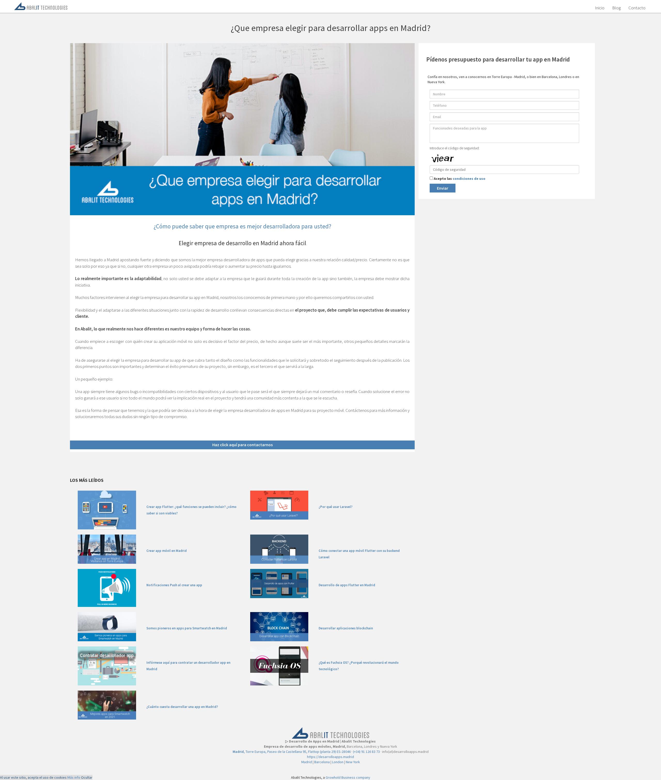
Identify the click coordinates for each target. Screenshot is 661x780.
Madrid (306, 762)
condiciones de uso (469, 178)
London (337, 762)
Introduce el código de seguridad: (454, 148)
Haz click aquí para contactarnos (242, 444)
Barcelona (322, 762)
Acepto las (459, 178)
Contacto (637, 8)
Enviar (442, 188)
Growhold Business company (348, 777)
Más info (73, 777)
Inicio (599, 8)
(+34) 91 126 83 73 (366, 751)
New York (353, 762)
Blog (616, 8)
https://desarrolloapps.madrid (330, 756)
